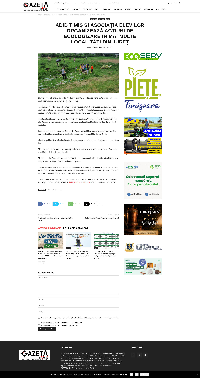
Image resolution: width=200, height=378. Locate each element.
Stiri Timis (101, 19)
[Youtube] (179, 3)
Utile (97, 9)
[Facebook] (171, 3)
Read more (144, 374)
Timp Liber (160, 9)
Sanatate (107, 9)
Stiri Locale (61, 9)
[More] (99, 204)
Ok (132, 374)
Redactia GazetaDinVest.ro (112, 3)
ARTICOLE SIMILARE (49, 228)
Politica (118, 9)
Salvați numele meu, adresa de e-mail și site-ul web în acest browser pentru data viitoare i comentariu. (79, 318)
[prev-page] (39, 262)
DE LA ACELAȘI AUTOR (75, 228)
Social (128, 9)
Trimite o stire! (86, 3)
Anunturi (148, 9)
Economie (87, 9)
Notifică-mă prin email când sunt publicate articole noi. (60, 325)
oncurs (60, 190)
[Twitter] (175, 3)
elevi (54, 190)
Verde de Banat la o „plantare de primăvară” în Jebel (55, 219)
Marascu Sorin (97, 47)
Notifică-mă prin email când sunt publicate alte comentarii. (62, 322)
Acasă (40, 15)
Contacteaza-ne (97, 3)
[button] (168, 3)
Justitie (137, 9)
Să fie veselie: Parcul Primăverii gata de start (102, 218)
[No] (197, 374)
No (137, 374)
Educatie (76, 9)
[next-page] (43, 262)
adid (48, 190)
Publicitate (76, 3)
